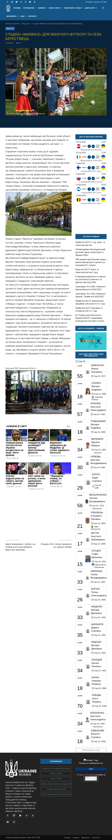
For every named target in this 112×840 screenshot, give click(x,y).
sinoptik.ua (100, 775)
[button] (103, 8)
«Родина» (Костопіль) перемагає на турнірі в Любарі (56, 545)
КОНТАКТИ (32, 16)
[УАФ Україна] (56, 768)
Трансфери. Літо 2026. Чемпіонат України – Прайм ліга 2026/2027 (90, 295)
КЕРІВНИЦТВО (28, 8)
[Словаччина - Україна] (91, 178)
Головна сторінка (12, 23)
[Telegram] (16, 2)
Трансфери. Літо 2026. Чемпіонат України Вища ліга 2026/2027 (90, 288)
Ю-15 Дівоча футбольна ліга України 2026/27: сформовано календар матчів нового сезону (89, 318)
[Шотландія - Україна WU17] (91, 189)
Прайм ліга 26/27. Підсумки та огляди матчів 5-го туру (88, 309)
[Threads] (35, 2)
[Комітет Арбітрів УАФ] (56, 789)
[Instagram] (12, 2)
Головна (67, 837)
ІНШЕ (22, 16)
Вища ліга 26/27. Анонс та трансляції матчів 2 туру (87, 270)
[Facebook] (7, 2)
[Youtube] (30, 2)
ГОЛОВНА (17, 8)
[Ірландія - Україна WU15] (91, 157)
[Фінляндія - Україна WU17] (91, 167)
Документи (85, 837)
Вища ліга (26, 23)
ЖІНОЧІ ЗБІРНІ (54, 8)
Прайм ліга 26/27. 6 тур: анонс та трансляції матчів (90, 243)
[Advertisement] (38, 514)
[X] (25, 2)
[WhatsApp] (65, 121)
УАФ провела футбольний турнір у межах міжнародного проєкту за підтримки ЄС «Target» (90, 262)
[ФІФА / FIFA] (56, 779)
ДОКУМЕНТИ (11, 16)
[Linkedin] (71, 121)
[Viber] (59, 121)
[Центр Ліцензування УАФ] (56, 784)
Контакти (96, 837)
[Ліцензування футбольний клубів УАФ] (56, 794)
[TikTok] (21, 2)
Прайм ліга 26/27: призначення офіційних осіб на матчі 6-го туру (90, 302)
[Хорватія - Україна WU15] (91, 146)
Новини (76, 837)
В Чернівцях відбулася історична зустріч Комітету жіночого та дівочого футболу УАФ (90, 279)
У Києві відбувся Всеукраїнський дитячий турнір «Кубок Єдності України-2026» (90, 252)
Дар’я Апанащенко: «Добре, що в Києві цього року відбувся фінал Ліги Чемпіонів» (20, 547)
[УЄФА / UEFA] (56, 774)
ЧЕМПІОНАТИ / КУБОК (72, 8)
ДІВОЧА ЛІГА (90, 8)
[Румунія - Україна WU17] (91, 199)
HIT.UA (87, 777)
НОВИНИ (41, 8)
